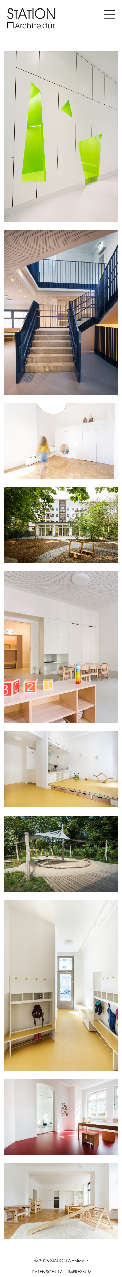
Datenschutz (47, 1272)
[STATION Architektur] (31, 18)
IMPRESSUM (80, 1272)
